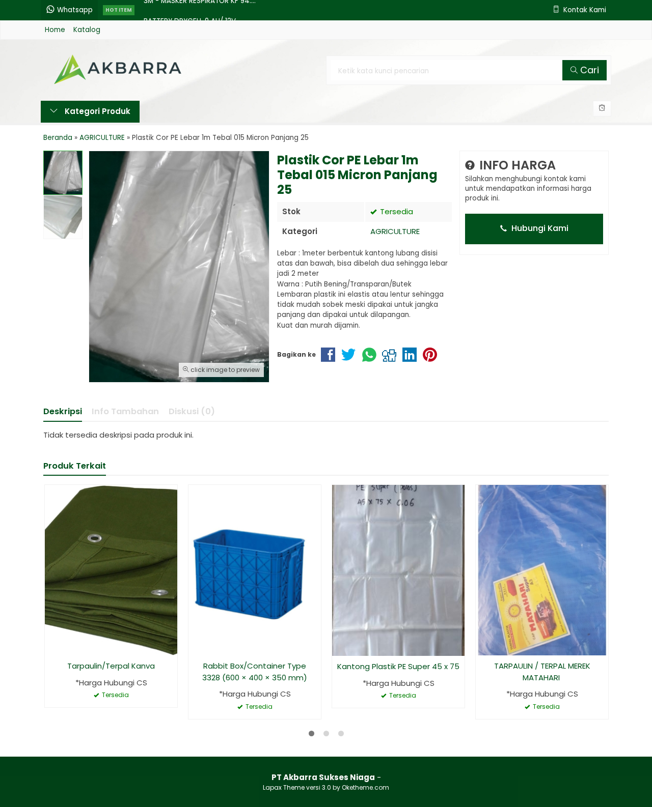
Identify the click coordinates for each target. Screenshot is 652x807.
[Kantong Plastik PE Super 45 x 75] (398, 570)
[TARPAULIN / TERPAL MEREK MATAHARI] (542, 569)
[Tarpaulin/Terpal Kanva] (111, 569)
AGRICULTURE (395, 231)
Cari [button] (588, 70)
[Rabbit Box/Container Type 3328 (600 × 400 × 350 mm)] (254, 569)
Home (55, 30)
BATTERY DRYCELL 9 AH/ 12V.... (193, 10)
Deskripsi (62, 411)
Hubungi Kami (538, 228)
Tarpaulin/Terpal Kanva (111, 665)
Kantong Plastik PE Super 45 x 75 (398, 666)
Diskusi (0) (192, 411)
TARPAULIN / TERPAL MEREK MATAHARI (542, 671)
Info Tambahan (125, 411)
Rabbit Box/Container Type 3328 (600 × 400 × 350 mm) (254, 671)
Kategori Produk (96, 111)
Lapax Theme (284, 787)
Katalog (86, 30)
